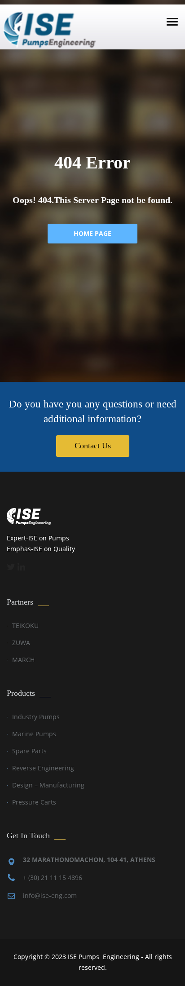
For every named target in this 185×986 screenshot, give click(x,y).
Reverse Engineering (43, 768)
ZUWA (21, 642)
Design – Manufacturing (48, 785)
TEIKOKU (25, 625)
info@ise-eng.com (50, 895)
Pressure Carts (34, 802)
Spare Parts (29, 751)
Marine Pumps (34, 734)
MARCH (23, 659)
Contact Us (93, 445)
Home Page (92, 233)
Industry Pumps (36, 716)
